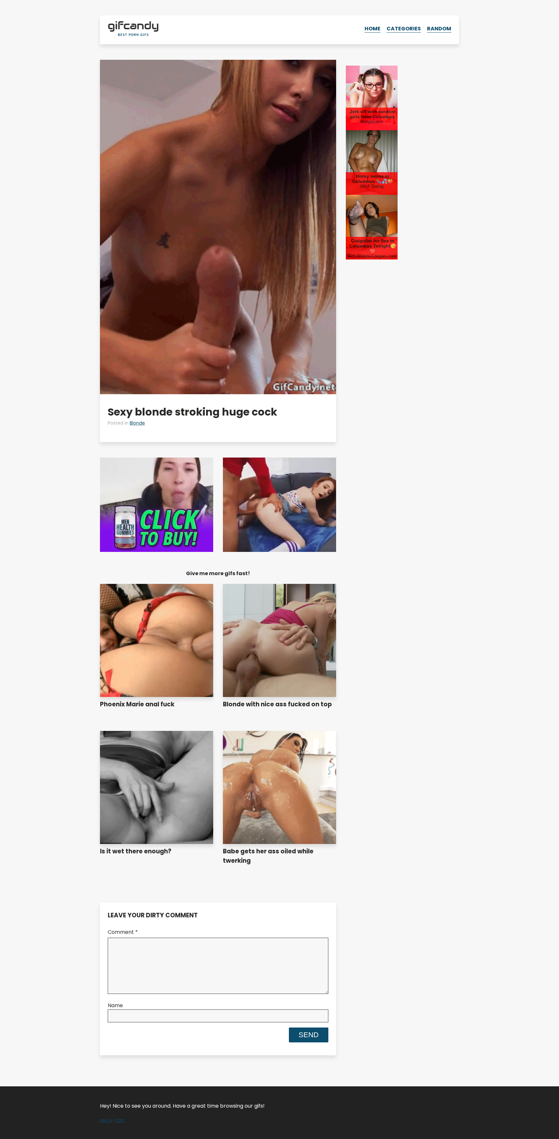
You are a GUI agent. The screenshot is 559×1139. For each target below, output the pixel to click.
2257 (120, 1120)
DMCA (106, 1120)
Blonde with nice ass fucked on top (277, 704)
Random (439, 28)
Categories (404, 28)
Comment (123, 932)
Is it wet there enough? (135, 851)
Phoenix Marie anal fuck (137, 704)
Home (372, 28)
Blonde (137, 423)
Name (115, 1005)
